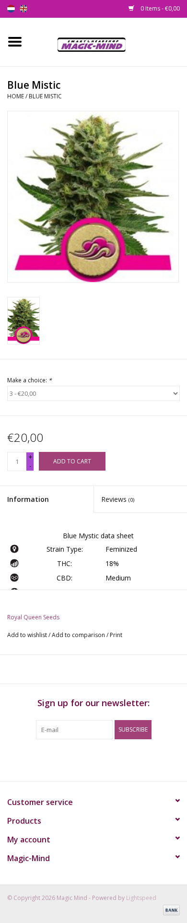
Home (15, 96)
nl (11, 8)
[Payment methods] (170, 910)
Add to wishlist (27, 635)
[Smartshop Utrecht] (108, 41)
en (23, 8)
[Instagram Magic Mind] (102, 759)
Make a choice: (29, 380)
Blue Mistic (45, 96)
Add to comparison (79, 635)
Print (116, 635)
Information (28, 499)
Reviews (117, 499)
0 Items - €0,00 (159, 8)
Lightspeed (141, 898)
